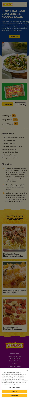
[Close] (27, 370)
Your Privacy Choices (14, 387)
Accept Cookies (14, 395)
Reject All (14, 391)
